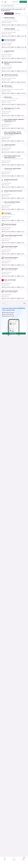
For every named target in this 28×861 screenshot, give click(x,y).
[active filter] (2, 14)
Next (24, 303)
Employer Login (15, 1)
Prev (3, 303)
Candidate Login (23, 1)
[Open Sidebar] (2, 2)
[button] (14, 321)
